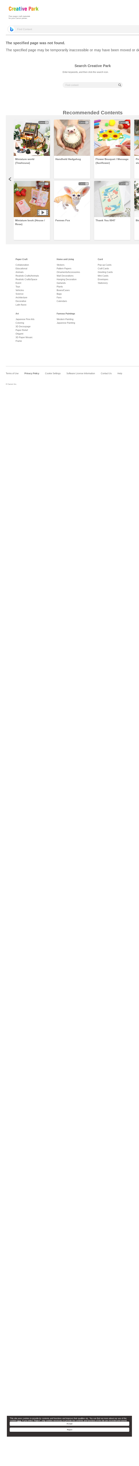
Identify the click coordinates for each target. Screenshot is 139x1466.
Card (100, 259)
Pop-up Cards (104, 265)
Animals (20, 272)
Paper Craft (22, 259)
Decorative (21, 301)
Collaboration (22, 265)
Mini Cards (103, 276)
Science (20, 294)
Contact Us (106, 373)
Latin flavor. (21, 305)
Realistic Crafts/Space (26, 279)
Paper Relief (22, 330)
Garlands (61, 283)
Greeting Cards (105, 272)
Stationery (103, 283)
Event (18, 283)
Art (17, 313)
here (19, 1420)
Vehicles (20, 290)
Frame (19, 341)
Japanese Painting (66, 323)
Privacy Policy (31, 373)
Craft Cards (103, 268)
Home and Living (65, 259)
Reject (69, 1430)
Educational (21, 268)
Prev (10, 179)
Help (119, 373)
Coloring (20, 323)
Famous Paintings (66, 313)
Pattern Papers (64, 268)
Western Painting (65, 319)
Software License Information (80, 373)
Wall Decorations (65, 276)
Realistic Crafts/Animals (27, 276)
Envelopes (103, 279)
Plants (60, 286)
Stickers (60, 265)
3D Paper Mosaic (24, 337)
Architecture (21, 297)
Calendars (62, 301)
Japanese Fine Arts (25, 319)
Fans (59, 297)
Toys (18, 286)
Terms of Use (12, 373)
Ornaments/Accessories (68, 272)
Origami (19, 334)
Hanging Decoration (67, 279)
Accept (69, 1424)
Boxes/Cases (63, 290)
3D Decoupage (23, 326)
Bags (59, 294)
